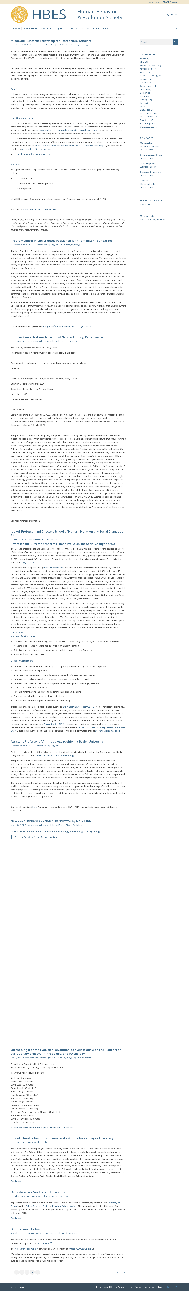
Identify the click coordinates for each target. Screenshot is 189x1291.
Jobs (57, 45)
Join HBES (160, 219)
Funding (44, 1196)
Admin (143, 58)
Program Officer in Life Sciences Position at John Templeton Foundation (61, 241)
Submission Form (148, 166)
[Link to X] (168, 15)
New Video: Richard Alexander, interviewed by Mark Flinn (51, 821)
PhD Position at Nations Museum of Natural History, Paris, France (57, 337)
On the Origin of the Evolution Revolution (40, 837)
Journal (143, 106)
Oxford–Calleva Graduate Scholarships (38, 1192)
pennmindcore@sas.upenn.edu (36, 149)
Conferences (146, 85)
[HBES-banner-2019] (94, 14)
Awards (143, 72)
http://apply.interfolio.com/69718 (79, 706)
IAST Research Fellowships (29, 1229)
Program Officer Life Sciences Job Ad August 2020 (67, 326)
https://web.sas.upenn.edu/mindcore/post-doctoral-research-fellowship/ (69, 145)
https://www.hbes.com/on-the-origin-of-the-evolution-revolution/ (42, 1127)
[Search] (176, 28)
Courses (144, 89)
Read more (16, 1181)
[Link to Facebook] (172, 15)
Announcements (36, 45)
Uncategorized (147, 126)
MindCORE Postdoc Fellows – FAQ (39, 209)
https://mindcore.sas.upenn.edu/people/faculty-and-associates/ (67, 130)
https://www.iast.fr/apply (81, 1248)
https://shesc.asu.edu (53, 567)
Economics (53, 1233)
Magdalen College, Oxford (64, 1206)
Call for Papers (147, 82)
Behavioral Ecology (57, 341)
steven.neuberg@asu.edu (107, 730)
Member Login (147, 216)
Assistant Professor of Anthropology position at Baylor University (57, 741)
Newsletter (145, 113)
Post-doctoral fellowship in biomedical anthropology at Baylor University (62, 1138)
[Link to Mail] (176, 15)
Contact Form (146, 149)
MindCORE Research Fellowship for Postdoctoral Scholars (51, 41)
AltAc (142, 62)
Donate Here (146, 204)
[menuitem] (150, 2)
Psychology (83, 45)
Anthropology (49, 45)
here (34, 806)
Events (143, 96)
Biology (69, 825)
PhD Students (65, 45)
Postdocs (74, 45)
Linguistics (77, 1058)
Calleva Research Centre (37, 1206)
